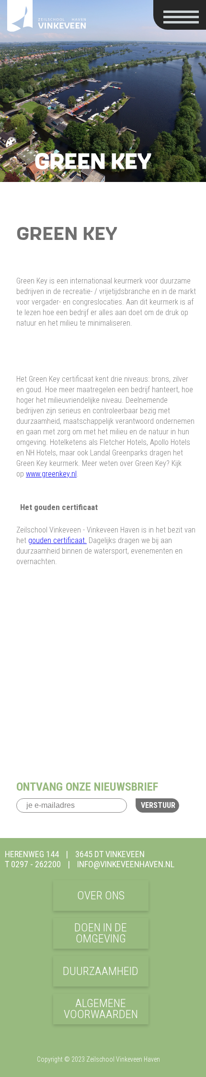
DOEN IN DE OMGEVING (100, 933)
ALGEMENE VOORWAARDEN (101, 1009)
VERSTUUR (158, 805)
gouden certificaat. (57, 540)
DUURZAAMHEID (100, 971)
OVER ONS (101, 895)
